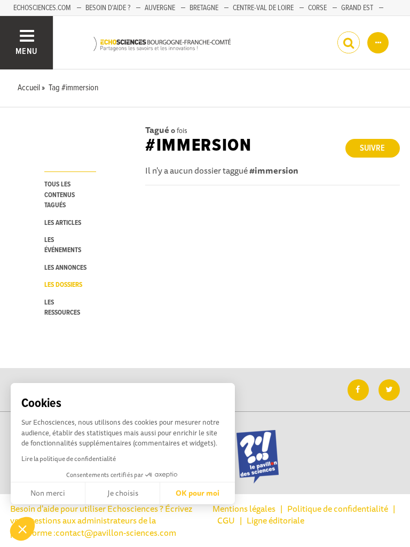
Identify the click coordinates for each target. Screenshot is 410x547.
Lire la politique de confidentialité (68, 459)
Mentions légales (243, 508)
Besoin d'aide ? (107, 8)
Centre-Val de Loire (263, 8)
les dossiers (63, 285)
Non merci (47, 493)
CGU (226, 520)
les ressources (62, 307)
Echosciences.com (42, 8)
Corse (317, 8)
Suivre (372, 148)
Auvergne (160, 8)
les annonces (65, 267)
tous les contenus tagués (59, 195)
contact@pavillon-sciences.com (116, 533)
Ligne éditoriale (275, 520)
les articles (62, 223)
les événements (62, 245)
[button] (22, 529)
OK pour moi (197, 493)
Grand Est (357, 8)
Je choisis (122, 493)
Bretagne (204, 8)
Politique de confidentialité (337, 508)
